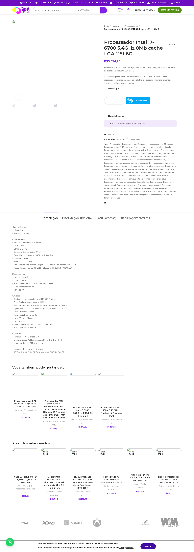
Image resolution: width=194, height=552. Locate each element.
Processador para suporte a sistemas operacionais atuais (142, 179)
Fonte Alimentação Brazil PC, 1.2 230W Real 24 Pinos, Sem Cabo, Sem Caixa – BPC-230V (83, 482)
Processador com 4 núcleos (134, 144)
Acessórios (20, 489)
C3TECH (25, 492)
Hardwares (117, 26)
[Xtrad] (24, 523)
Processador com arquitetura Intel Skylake (152, 147)
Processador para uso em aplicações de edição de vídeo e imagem (133, 182)
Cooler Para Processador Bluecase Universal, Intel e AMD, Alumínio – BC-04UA (54, 482)
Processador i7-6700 (140, 156)
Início (106, 26)
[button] (10, 542)
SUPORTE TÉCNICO (170, 10)
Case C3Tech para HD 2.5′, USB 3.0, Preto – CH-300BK (25, 480)
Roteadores (164, 486)
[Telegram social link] (124, 203)
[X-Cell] (145, 523)
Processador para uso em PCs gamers (154, 185)
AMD (25, 414)
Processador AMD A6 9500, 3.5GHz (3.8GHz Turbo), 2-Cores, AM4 (25, 404)
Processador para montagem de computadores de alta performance (134, 166)
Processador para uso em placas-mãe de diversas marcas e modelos (133, 191)
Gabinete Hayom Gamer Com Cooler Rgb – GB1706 (140, 478)
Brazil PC (82, 495)
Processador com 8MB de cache (118, 147)
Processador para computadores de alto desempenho (128, 163)
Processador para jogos (163, 163)
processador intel (159, 156)
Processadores (131, 26)
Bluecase (54, 495)
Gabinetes (145, 484)
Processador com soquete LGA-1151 (141, 153)
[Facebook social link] (111, 203)
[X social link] (115, 203)
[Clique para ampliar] (18, 96)
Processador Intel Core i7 (115, 159)
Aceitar (148, 546)
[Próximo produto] (111, 35)
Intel (83, 423)
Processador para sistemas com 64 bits (141, 172)
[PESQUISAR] (103, 10)
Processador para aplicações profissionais (146, 159)
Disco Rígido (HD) (25, 486)
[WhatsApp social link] (121, 203)
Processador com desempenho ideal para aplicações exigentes (131, 150)
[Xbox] (97, 523)
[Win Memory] (170, 523)
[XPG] (48, 523)
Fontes (87, 491)
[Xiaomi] (73, 523)
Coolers (59, 491)
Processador (115, 144)
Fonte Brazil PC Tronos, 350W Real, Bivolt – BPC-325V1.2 (111, 480)
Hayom (140, 487)
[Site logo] (21, 10)
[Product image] (25, 385)
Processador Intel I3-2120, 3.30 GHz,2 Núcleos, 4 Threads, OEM (111, 411)
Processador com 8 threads (160, 144)
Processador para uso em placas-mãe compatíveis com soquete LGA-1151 (136, 188)
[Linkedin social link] (118, 203)
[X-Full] (121, 523)
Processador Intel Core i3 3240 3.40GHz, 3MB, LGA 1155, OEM (82, 411)
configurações (126, 547)
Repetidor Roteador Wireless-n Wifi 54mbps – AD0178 (168, 480)
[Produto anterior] (105, 35)
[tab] (51, 217)
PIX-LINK (169, 489)
